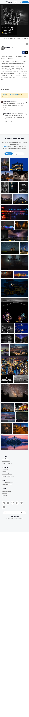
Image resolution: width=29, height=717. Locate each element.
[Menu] (2, 2)
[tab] (8, 154)
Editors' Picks (5, 469)
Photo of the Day (6, 472)
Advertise (4, 495)
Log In (19, 2)
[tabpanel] (14, 304)
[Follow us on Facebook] (13, 503)
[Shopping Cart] (15, 2)
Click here (5, 146)
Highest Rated (19, 154)
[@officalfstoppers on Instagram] (4, 503)
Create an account (13, 95)
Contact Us (5, 493)
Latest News (5, 459)
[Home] (9, 2)
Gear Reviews (6, 461)
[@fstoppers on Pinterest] (21, 503)
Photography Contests (8, 476)
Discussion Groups (7, 474)
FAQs (3, 497)
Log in (4, 95)
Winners (6, 39)
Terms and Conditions (18, 518)
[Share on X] (26, 52)
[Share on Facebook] (23, 52)
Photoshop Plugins (7, 484)
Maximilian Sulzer (7, 101)
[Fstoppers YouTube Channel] (8, 503)
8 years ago (14, 101)
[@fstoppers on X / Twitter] (17, 503)
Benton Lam (9, 48)
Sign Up (25, 2)
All (8, 154)
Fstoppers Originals (7, 463)
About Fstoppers (6, 491)
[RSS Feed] (4, 507)
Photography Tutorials (8, 482)
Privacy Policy (9, 518)
